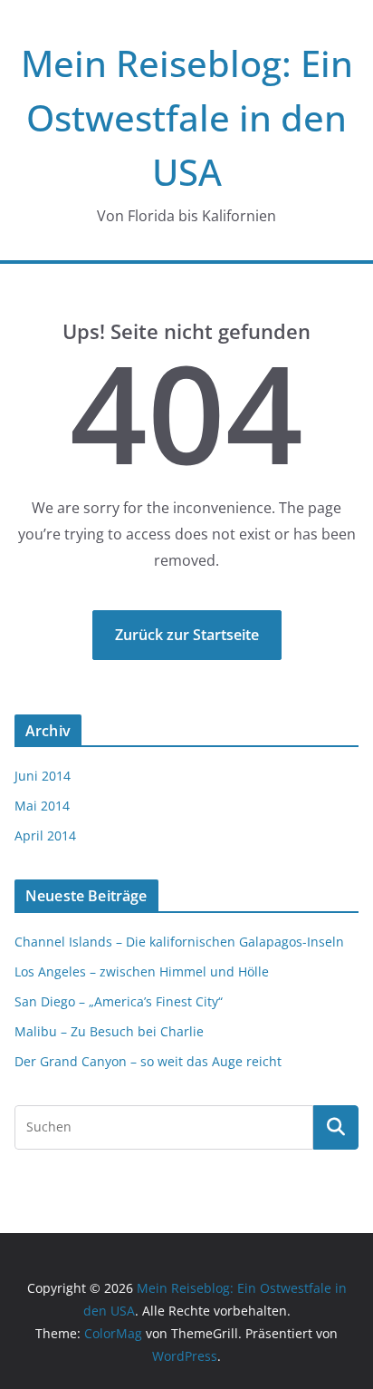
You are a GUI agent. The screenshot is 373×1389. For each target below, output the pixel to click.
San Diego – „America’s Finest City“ (118, 1001)
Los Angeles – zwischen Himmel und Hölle (141, 971)
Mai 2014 (42, 805)
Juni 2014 (42, 775)
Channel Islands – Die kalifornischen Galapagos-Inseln (179, 941)
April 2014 (45, 835)
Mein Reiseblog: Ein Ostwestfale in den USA (187, 117)
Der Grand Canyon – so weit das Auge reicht (148, 1061)
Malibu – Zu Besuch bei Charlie (109, 1031)
